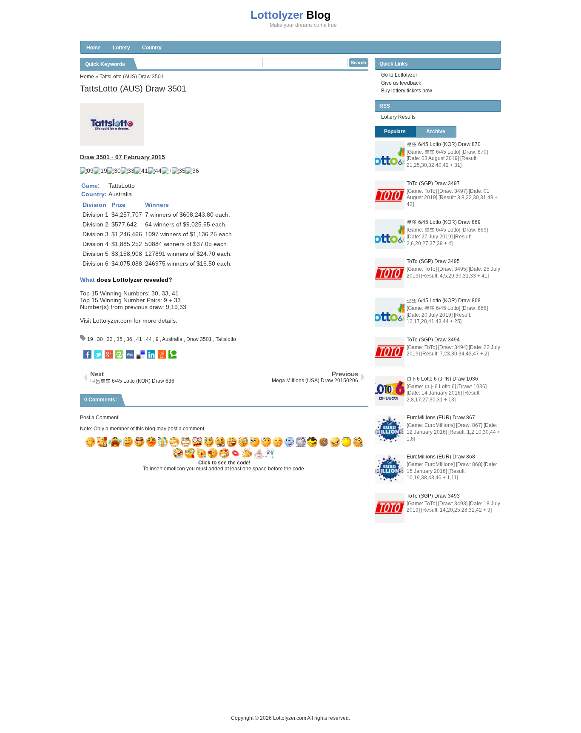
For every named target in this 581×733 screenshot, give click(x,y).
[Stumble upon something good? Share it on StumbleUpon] (119, 354)
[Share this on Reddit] (162, 354)
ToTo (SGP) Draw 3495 (433, 261)
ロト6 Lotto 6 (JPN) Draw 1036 (442, 379)
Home (93, 48)
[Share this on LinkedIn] (151, 354)
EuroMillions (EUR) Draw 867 (441, 418)
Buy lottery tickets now (406, 91)
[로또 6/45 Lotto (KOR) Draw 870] (389, 156)
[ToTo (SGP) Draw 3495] (389, 273)
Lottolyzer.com (112, 320)
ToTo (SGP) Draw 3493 (433, 496)
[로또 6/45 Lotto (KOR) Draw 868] (389, 312)
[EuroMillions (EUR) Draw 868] (389, 469)
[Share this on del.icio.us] (141, 354)
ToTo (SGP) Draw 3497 (433, 183)
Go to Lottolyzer (399, 75)
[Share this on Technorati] (172, 354)
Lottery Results (398, 117)
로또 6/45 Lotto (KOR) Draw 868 (444, 301)
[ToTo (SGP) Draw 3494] (389, 351)
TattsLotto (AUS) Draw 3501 (133, 88)
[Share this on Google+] (109, 354)
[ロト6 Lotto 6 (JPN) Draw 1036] (389, 391)
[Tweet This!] (98, 354)
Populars (395, 132)
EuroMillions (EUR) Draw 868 (441, 457)
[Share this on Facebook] (87, 354)
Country (152, 48)
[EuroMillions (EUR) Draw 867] (389, 429)
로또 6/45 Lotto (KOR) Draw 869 (444, 222)
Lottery (121, 48)
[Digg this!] (130, 354)
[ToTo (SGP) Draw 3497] (389, 195)
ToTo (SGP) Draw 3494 (433, 340)
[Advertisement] (235, 695)
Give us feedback (401, 83)
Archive (435, 132)
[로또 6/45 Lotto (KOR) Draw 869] (389, 234)
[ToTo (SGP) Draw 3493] (389, 508)
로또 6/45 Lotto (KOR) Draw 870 (444, 144)
